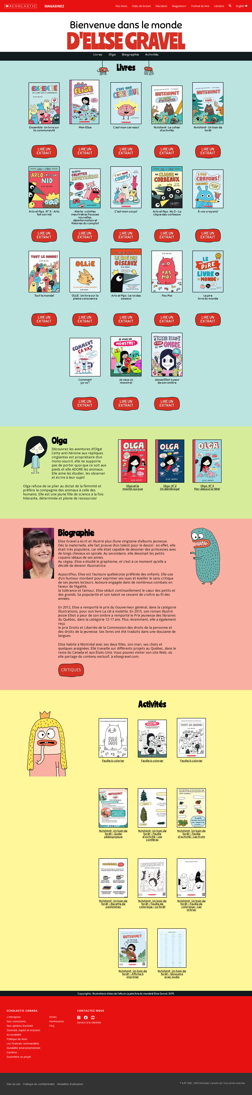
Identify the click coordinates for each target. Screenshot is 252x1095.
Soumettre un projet (19, 1056)
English (240, 6)
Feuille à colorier (113, 761)
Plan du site (13, 1084)
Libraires (219, 6)
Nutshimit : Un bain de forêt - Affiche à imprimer (133, 974)
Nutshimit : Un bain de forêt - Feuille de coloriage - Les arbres (191, 905)
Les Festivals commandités (23, 1043)
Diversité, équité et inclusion (23, 1030)
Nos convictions (16, 1021)
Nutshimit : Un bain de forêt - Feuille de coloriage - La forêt (152, 904)
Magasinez (54, 6)
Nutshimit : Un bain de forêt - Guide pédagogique (113, 834)
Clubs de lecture (141, 6)
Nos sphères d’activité (20, 1025)
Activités (152, 54)
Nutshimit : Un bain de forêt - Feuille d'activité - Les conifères (152, 835)
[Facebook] (86, 1017)
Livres (97, 54)
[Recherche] (230, 6)
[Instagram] (78, 1017)
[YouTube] (92, 1017)
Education (161, 6)
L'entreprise (14, 1017)
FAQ (51, 1025)
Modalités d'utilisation (70, 1084)
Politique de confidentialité (39, 1084)
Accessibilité (14, 1034)
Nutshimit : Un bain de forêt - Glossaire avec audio (172, 974)
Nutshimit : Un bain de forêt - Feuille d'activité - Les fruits (191, 834)
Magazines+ (179, 6)
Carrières (12, 1052)
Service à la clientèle (89, 1022)
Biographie (130, 54)
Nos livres (121, 6)
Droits (53, 1017)
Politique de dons (17, 1039)
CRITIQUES (71, 669)
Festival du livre (200, 6)
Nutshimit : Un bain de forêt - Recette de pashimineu (113, 904)
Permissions (56, 1021)
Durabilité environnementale (23, 1048)
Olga (112, 54)
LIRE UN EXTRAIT (44, 151)
